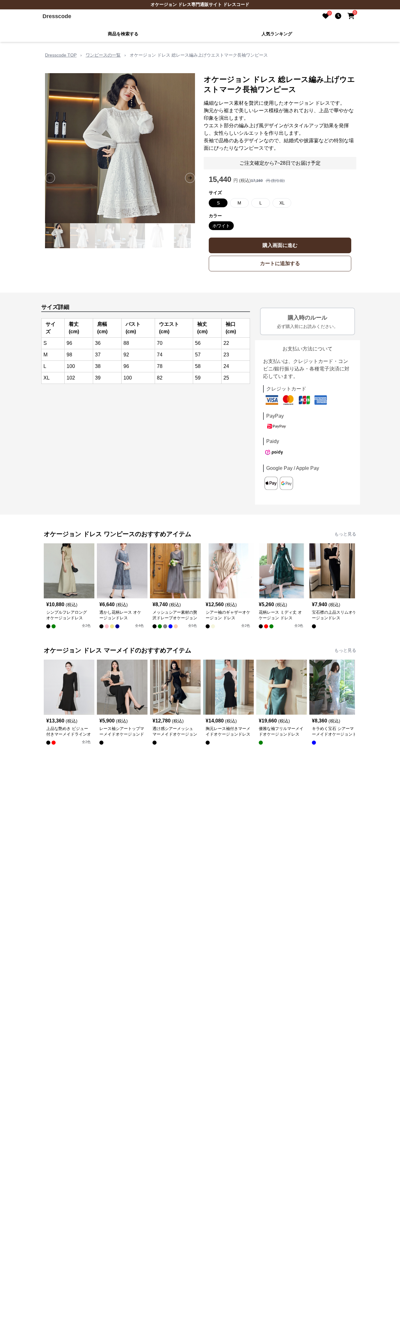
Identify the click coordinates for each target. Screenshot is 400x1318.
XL (282, 202)
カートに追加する (280, 263)
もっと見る (345, 533)
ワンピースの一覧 (103, 55)
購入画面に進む (280, 245)
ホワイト (221, 225)
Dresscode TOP (61, 55)
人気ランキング (277, 33)
